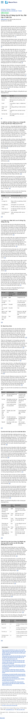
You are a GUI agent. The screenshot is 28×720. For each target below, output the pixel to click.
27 (22, 471)
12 (1, 216)
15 (5, 257)
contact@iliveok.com (10, 709)
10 (20, 173)
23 (21, 384)
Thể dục (13, 9)
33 (15, 583)
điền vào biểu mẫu (20, 709)
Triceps (20, 10)
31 (16, 556)
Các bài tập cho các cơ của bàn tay (9, 10)
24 (1, 428)
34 (11, 596)
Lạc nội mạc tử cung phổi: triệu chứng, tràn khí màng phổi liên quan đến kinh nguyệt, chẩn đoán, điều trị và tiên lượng (13, 683)
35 (23, 612)
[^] (5, 13)
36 (1, 640)
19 (26, 337)
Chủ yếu (3, 9)
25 (6, 444)
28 (9, 483)
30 (1, 538)
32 (17, 570)
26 (8, 457)
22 (3, 373)
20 (23, 347)
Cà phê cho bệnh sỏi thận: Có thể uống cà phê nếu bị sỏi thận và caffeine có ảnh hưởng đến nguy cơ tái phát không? (14, 667)
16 (5, 270)
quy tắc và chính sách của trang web (9, 705)
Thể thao (8, 9)
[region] (14, 628)
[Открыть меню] (2, 2)
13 (13, 234)
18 (1, 322)
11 (9, 188)
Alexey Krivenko (4, 19)
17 (20, 285)
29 (10, 497)
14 (16, 246)
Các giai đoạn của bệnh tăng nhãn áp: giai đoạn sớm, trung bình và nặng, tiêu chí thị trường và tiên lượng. (13, 671)
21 (20, 360)
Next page (2, 717)
